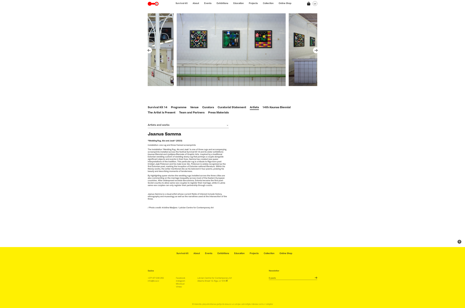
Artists (254, 107)
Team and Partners (192, 112)
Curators (208, 107)
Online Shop (285, 3)
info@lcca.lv (153, 281)
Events (208, 3)
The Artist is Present (161, 112)
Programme (178, 107)
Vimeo (179, 286)
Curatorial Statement (232, 107)
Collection (268, 3)
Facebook (180, 278)
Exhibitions (222, 3)
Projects (253, 3)
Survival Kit (182, 3)
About (196, 3)
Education (238, 3)
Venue (194, 107)
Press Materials (218, 112)
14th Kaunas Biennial (277, 107)
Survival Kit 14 (157, 107)
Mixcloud (180, 284)
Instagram (180, 281)
